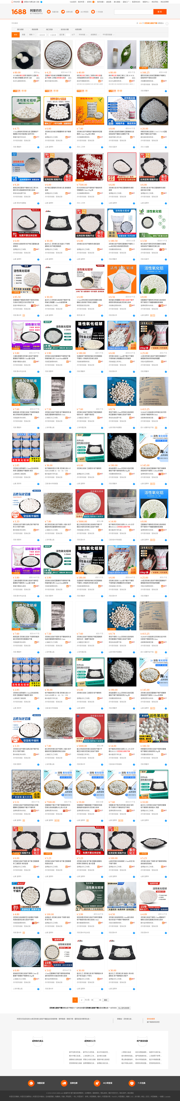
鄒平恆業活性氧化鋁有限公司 (79, 1052)
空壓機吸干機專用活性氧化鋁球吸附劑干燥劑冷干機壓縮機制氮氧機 (153, 301)
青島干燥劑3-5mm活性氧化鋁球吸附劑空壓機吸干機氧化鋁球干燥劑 (121, 413)
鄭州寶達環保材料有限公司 (84, 923)
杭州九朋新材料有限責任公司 (20, 81)
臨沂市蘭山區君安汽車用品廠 (131, 1063)
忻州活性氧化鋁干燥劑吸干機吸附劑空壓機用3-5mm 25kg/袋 (89, 189)
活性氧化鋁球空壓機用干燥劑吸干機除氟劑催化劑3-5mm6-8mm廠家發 (57, 357)
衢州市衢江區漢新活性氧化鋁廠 (80, 1056)
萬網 (127, 1097)
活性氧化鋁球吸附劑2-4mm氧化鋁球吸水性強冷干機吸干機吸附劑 (121, 918)
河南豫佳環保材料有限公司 (116, 305)
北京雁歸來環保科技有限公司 (84, 137)
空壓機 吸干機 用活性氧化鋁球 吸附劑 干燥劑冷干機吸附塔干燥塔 (121, 806)
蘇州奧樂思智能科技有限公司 (131, 1056)
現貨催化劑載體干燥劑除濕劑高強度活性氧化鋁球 (121, 301)
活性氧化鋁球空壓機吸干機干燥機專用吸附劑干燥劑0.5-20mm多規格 (153, 470)
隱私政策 (104, 1093)
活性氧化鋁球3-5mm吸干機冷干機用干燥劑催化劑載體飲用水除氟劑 (121, 357)
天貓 (63, 1097)
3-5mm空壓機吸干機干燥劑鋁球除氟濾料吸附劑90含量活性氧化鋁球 (57, 975)
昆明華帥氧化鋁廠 (75, 1063)
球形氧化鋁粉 (98, 84)
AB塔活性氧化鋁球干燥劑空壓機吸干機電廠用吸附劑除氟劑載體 (154, 357)
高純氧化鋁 (121, 84)
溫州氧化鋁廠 (101, 1056)
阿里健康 (154, 1097)
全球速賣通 (49, 1097)
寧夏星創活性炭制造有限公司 (84, 305)
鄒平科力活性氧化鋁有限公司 (93, 1052)
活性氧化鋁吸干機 (129, 1019)
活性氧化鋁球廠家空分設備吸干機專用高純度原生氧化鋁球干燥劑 (25, 918)
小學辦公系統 (126, 1052)
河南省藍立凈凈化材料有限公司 (116, 362)
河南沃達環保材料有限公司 (116, 923)
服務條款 (96, 1093)
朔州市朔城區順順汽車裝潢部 (145, 1060)
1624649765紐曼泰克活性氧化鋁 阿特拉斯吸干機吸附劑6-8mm (153, 413)
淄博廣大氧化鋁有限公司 (105, 1063)
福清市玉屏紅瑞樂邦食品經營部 (160, 1052)
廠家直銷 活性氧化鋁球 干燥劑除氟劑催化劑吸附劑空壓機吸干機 (26, 413)
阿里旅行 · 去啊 (82, 1097)
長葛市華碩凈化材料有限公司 (20, 305)
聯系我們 (123, 1093)
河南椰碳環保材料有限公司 (148, 249)
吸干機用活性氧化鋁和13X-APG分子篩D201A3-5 (121, 526)
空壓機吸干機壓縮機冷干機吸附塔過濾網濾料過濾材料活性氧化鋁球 (89, 806)
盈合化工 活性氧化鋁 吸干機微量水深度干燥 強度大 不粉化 (90, 975)
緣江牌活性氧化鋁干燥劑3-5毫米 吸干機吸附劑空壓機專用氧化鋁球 (58, 526)
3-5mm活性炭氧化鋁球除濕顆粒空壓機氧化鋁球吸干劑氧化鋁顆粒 (89, 301)
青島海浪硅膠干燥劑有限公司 (20, 193)
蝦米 (99, 1097)
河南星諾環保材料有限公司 (20, 923)
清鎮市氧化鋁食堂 (103, 1060)
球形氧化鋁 (81, 84)
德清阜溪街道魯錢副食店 (144, 1063)
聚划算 (68, 1097)
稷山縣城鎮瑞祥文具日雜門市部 (132, 1060)
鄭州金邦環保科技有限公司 (148, 923)
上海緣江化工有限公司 (52, 418)
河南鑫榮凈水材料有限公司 (20, 418)
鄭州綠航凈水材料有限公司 (20, 530)
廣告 (38, 78)
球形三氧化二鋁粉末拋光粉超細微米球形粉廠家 (89, 77)
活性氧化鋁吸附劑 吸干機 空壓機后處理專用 (26, 245)
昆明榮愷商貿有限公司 (157, 1063)
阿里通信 (121, 1097)
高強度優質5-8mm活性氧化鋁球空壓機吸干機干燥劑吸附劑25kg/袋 (121, 470)
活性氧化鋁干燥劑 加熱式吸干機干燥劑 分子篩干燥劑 (26, 526)
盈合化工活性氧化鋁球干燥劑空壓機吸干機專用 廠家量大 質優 (153, 806)
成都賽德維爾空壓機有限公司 (148, 418)
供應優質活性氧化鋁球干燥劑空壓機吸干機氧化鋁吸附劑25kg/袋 (153, 750)
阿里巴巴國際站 (25, 1097)
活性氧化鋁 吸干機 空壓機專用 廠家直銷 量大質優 (153, 189)
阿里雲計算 (106, 1097)
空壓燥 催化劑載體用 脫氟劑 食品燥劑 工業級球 (57, 77)
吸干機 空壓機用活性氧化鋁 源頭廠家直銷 (58, 189)
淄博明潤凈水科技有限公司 (148, 305)
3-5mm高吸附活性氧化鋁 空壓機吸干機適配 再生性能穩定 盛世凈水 (25, 133)
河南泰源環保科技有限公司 (84, 362)
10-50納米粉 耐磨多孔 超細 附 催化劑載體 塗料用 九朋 (25, 77)
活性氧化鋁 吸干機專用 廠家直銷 (88, 244)
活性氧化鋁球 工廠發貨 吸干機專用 (89, 468)
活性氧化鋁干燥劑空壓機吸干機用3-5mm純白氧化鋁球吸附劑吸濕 (122, 245)
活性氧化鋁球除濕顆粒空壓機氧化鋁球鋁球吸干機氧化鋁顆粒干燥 (121, 133)
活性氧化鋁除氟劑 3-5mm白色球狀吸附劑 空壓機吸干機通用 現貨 (25, 470)
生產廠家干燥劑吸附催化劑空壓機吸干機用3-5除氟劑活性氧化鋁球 (89, 357)
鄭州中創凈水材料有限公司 (52, 81)
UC (132, 1097)
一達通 (161, 1097)
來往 (142, 1097)
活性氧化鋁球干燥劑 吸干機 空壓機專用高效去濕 (58, 862)
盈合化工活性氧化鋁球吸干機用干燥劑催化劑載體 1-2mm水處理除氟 (57, 301)
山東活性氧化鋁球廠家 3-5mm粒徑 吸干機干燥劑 (122, 862)
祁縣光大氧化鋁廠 (89, 1060)
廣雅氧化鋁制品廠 (75, 1060)
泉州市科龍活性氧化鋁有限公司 (108, 1052)
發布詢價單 (151, 1019)
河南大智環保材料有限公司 (148, 362)
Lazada (167, 1097)
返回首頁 (113, 1008)
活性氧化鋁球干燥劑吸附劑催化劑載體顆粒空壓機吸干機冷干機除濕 (25, 806)
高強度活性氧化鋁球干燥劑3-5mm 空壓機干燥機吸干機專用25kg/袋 (25, 975)
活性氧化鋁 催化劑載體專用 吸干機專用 (58, 133)
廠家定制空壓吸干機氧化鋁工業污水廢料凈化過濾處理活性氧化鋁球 (25, 189)
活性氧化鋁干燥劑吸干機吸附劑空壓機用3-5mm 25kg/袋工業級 (89, 133)
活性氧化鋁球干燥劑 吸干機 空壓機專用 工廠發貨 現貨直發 (26, 862)
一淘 (74, 1097)
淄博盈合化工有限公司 (52, 137)
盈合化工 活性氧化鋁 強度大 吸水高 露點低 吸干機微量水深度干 (121, 975)
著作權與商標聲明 (76, 1093)
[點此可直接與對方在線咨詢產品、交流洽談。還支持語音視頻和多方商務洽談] (166, 91)
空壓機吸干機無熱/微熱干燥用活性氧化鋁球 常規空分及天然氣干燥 (26, 301)
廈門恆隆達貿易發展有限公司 (145, 1056)
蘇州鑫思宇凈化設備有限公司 (52, 474)
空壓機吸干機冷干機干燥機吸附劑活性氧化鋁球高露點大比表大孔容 (57, 806)
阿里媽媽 (93, 1097)
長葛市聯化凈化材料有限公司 (116, 137)
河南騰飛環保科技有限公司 (148, 81)
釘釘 (147, 1097)
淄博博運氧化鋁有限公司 (91, 1063)
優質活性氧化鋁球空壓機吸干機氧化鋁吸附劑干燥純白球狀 (153, 77)
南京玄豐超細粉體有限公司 (144, 1052)
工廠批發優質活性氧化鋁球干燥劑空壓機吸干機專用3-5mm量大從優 (25, 357)
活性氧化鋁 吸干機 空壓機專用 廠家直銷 (121, 189)
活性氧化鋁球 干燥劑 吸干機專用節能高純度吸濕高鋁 (154, 862)
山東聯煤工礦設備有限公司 (20, 474)
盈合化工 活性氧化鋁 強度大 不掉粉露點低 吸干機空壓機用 (57, 245)
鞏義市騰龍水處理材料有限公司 (20, 362)
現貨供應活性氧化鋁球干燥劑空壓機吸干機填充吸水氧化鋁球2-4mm (89, 918)
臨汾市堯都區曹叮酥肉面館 (158, 1060)
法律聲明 (88, 1093)
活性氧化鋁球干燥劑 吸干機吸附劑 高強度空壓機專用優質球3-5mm (58, 413)
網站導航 (130, 1093)
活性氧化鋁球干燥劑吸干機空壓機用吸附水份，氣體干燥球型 (89, 413)
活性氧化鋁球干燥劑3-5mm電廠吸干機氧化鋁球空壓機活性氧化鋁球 (153, 918)
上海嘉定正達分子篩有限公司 (84, 418)
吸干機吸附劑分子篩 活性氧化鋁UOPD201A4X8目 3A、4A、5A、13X (58, 470)
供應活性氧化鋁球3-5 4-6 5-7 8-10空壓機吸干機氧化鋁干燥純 (154, 133)
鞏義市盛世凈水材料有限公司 (20, 137)
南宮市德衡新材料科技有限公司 (84, 81)
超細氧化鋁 (89, 84)
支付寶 (137, 1097)
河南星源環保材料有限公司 (52, 362)
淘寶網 (57, 1097)
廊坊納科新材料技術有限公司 (148, 137)
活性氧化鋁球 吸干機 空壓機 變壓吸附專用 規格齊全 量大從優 (89, 862)
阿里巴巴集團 (14, 1097)
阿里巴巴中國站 (38, 1097)
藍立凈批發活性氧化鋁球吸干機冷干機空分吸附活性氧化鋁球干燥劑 (89, 526)
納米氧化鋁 (113, 84)
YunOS (114, 1097)
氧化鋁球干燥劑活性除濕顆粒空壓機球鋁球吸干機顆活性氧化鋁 (153, 245)
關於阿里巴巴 (113, 1093)
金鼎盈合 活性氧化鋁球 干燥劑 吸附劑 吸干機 (57, 918)
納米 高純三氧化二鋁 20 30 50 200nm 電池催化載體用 (121, 77)
